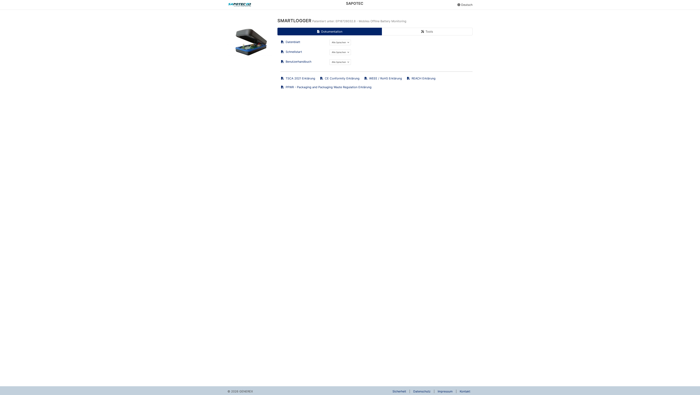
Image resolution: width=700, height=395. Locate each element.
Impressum (445, 391)
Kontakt (465, 391)
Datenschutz (422, 391)
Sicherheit (399, 391)
